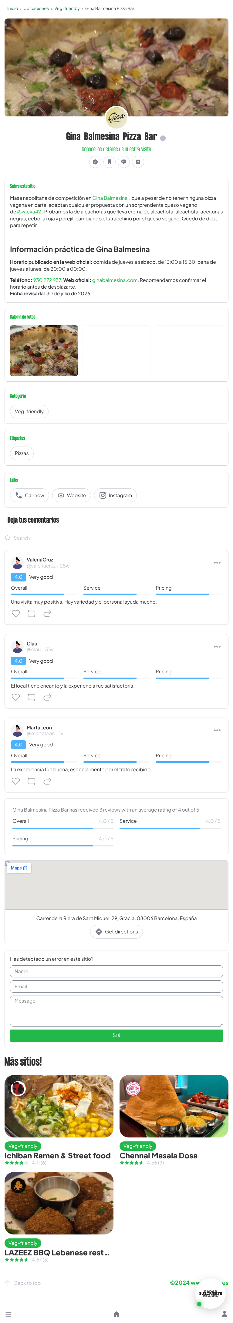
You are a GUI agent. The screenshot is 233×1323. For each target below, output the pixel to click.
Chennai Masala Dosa (159, 1155)
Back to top (27, 1283)
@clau (34, 649)
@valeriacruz (41, 565)
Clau (32, 643)
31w (49, 649)
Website (76, 495)
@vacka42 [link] (29, 211)
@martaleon (41, 733)
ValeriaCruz (40, 559)
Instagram (120, 495)
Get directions (121, 931)
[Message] (124, 162)
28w (64, 565)
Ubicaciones (36, 8)
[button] (8, 1314)
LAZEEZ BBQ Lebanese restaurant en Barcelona (91, 1252)
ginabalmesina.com (115, 280)
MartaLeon (39, 727)
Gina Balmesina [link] (109, 198)
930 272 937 (47, 280)
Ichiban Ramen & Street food (58, 1155)
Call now (34, 495)
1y (61, 733)
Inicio (12, 8)
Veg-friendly (66, 8)
